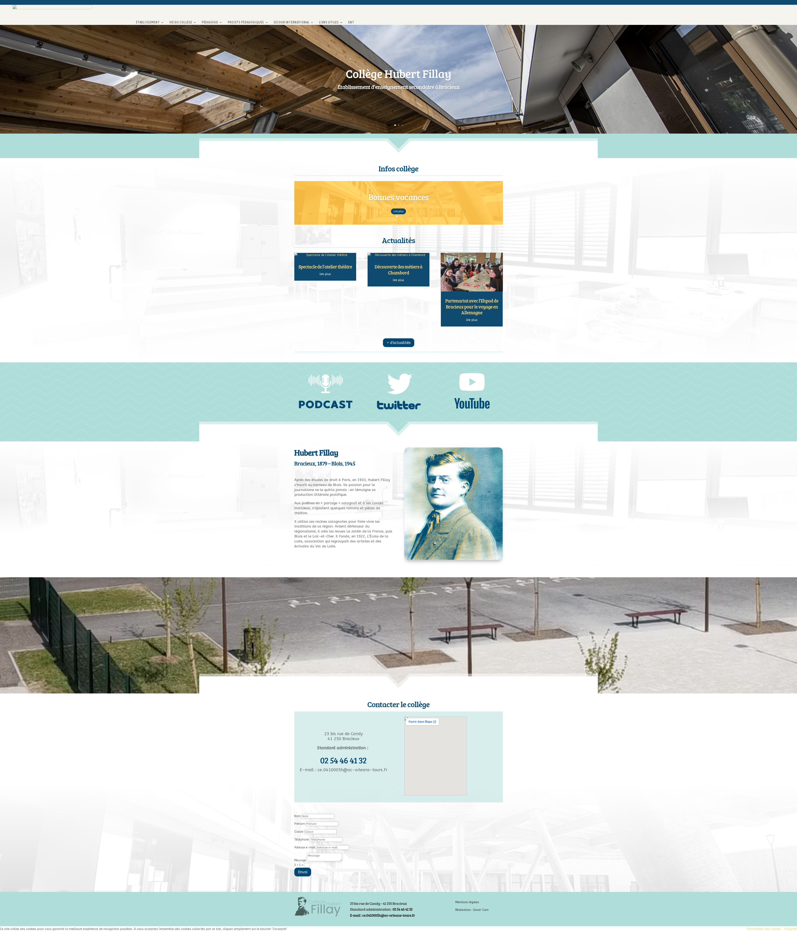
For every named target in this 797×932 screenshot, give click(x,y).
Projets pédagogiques (246, 22)
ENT (351, 22)
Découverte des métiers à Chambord (398, 269)
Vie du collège (180, 22)
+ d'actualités (399, 342)
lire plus (325, 274)
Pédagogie (210, 22)
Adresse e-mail (304, 847)
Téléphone (301, 839)
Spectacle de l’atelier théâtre (325, 266)
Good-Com (481, 910)
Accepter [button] (790, 929)
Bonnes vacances (398, 201)
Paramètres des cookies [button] (764, 929)
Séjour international (291, 22)
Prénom (299, 824)
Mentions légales (467, 902)
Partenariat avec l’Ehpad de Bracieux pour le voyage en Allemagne (471, 306)
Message (300, 860)
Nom (297, 816)
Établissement (148, 22)
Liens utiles (329, 22)
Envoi (302, 872)
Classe (298, 831)
